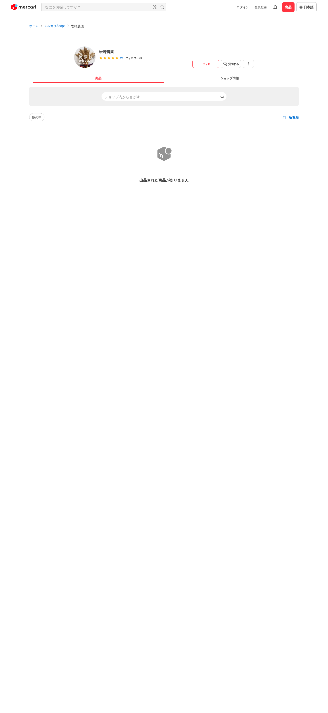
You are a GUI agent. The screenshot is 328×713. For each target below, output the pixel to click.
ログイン (243, 7)
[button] (154, 7)
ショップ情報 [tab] (229, 78)
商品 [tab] (98, 78)
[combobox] (103, 7)
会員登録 (260, 7)
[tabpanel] (164, 136)
